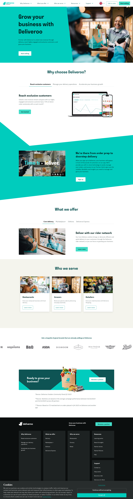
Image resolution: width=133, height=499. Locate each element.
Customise (101, 485)
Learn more (28, 307)
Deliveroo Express (82, 221)
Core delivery (49, 221)
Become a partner (97, 379)
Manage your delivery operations (65, 84)
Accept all (101, 495)
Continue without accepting (102, 490)
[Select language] (104, 3)
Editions (71, 221)
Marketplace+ (61, 221)
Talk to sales (112, 3)
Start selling (124, 3)
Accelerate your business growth (91, 84)
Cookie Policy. (47, 497)
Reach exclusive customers (40, 84)
